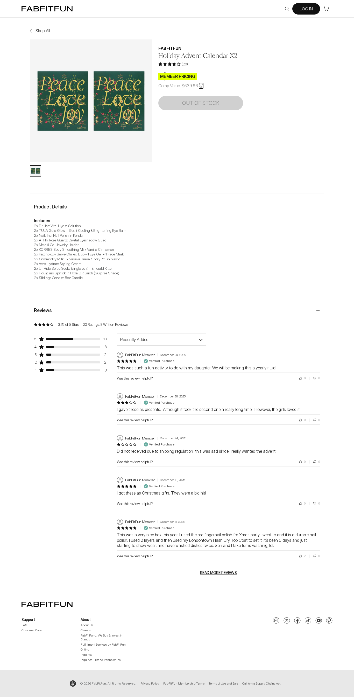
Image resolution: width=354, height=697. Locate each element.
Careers (86, 630)
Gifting (85, 649)
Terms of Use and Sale (223, 683)
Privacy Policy (149, 683)
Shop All (43, 30)
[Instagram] (276, 621)
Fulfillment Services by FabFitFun (103, 644)
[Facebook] (297, 621)
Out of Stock (200, 103)
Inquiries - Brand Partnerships (101, 660)
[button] (201, 85)
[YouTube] (318, 621)
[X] (287, 621)
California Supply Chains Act (261, 683)
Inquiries (86, 655)
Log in (306, 8)
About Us (87, 625)
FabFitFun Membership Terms (183, 683)
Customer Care (31, 630)
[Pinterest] (329, 621)
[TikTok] (308, 621)
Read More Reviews (218, 572)
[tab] (35, 171)
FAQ (24, 625)
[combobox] (161, 340)
